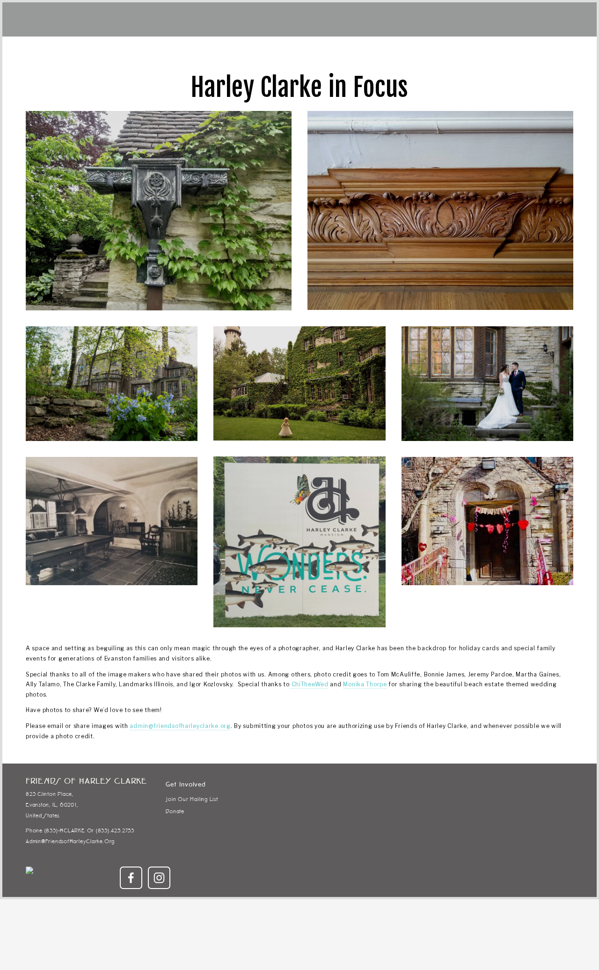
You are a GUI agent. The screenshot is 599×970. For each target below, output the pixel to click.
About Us (464, 51)
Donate (91, 51)
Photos (506, 51)
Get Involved (139, 51)
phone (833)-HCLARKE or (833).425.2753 (80, 830)
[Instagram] (159, 878)
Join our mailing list (192, 799)
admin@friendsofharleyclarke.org (180, 725)
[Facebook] (131, 878)
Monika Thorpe (365, 684)
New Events (45, 51)
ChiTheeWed (309, 684)
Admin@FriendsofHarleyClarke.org (56, 841)
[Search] (135, 18)
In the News (552, 51)
